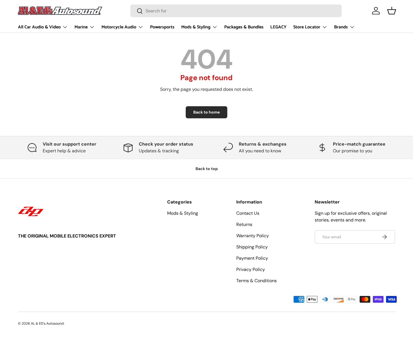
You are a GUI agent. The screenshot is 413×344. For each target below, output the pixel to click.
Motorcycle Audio (118, 27)
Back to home (206, 112)
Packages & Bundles (244, 27)
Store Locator (306, 27)
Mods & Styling (195, 27)
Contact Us (247, 213)
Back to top (207, 168)
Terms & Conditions (256, 281)
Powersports (162, 27)
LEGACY (278, 27)
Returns (244, 224)
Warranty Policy (252, 236)
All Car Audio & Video (39, 27)
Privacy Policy (250, 269)
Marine (81, 27)
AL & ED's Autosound (47, 323)
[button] (391, 10)
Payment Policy (252, 258)
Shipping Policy (252, 247)
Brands (341, 27)
